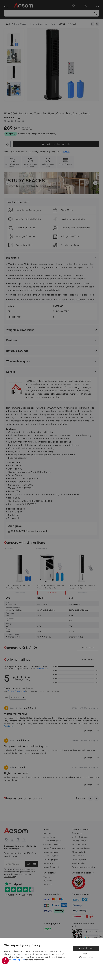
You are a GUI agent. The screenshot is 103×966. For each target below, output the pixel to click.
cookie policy (19, 960)
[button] (5, 961)
